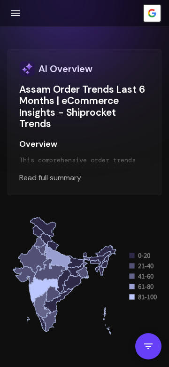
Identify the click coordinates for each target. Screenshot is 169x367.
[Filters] (148, 346)
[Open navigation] (15, 13)
